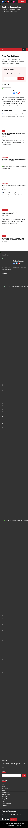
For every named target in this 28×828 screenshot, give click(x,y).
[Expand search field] (24, 49)
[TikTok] (11, 2)
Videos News (5, 805)
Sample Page (5, 799)
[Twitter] (17, 93)
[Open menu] (3, 49)
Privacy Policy (6, 797)
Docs (3, 786)
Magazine (4, 790)
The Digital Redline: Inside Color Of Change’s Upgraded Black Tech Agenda (13, 133)
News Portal (5, 792)
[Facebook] (3, 2)
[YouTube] (8, 2)
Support (4, 801)
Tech (24, 763)
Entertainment (5, 157)
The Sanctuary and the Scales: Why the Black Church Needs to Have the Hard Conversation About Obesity (13, 238)
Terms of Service (6, 803)
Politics (3, 236)
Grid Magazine (6, 788)
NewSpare (10, 825)
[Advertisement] (14, 31)
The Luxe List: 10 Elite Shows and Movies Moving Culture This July (14, 186)
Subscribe (13, 819)
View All (24, 110)
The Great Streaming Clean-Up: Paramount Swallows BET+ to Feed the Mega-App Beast (14, 212)
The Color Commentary (11, 7)
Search (21, 78)
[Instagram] (14, 2)
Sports (18, 763)
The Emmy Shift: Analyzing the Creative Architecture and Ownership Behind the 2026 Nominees (14, 160)
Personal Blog (6, 794)
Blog (3, 784)
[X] (5, 2)
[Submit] (24, 775)
